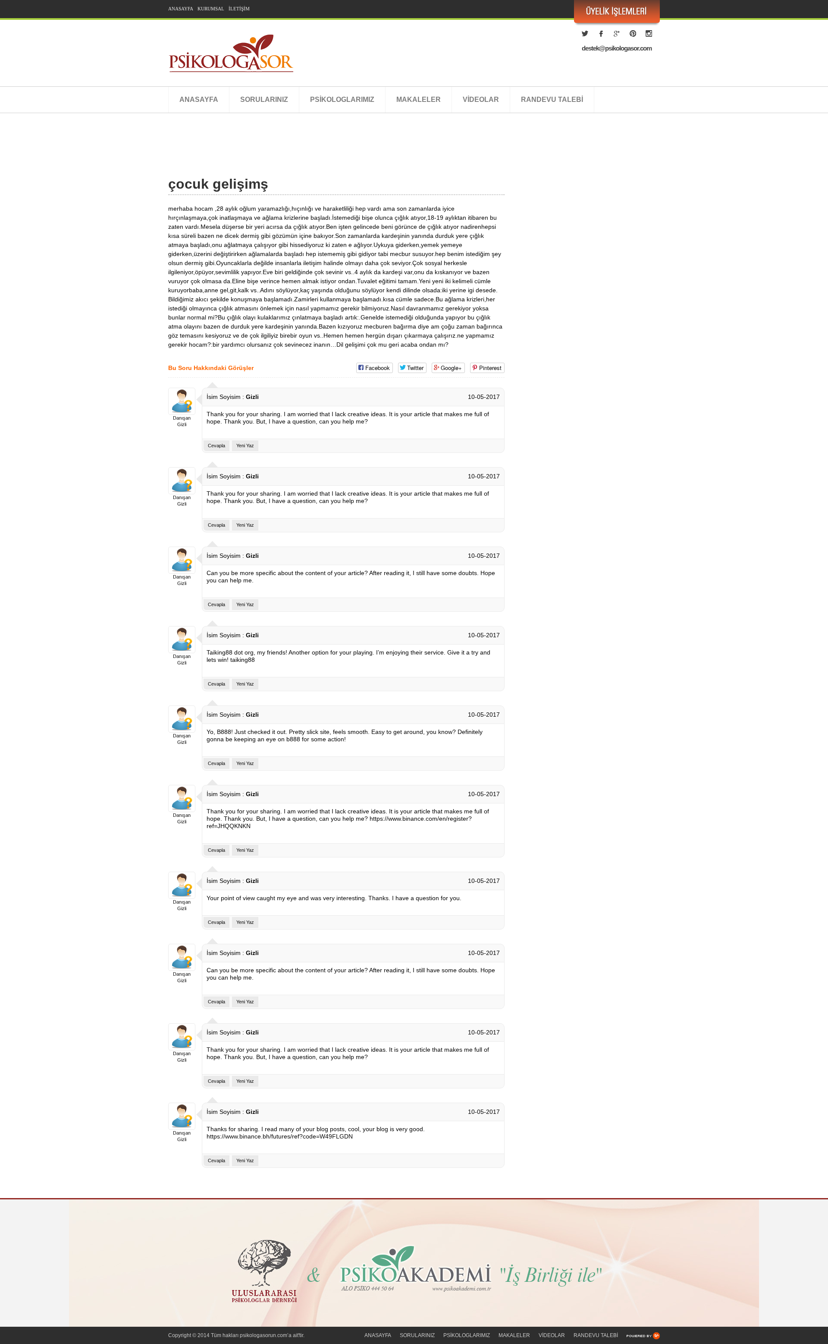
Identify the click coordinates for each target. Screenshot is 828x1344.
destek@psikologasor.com (617, 48)
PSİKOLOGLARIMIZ (342, 99)
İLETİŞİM (239, 8)
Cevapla (216, 445)
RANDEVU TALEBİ (552, 99)
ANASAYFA (180, 8)
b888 (293, 739)
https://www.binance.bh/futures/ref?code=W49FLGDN (280, 1136)
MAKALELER (418, 99)
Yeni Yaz (245, 445)
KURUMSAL (211, 8)
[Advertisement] (325, 154)
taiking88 (242, 659)
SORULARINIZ (264, 99)
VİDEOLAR (481, 99)
